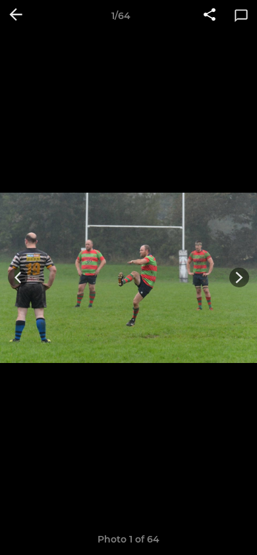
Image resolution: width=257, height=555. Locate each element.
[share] (209, 16)
